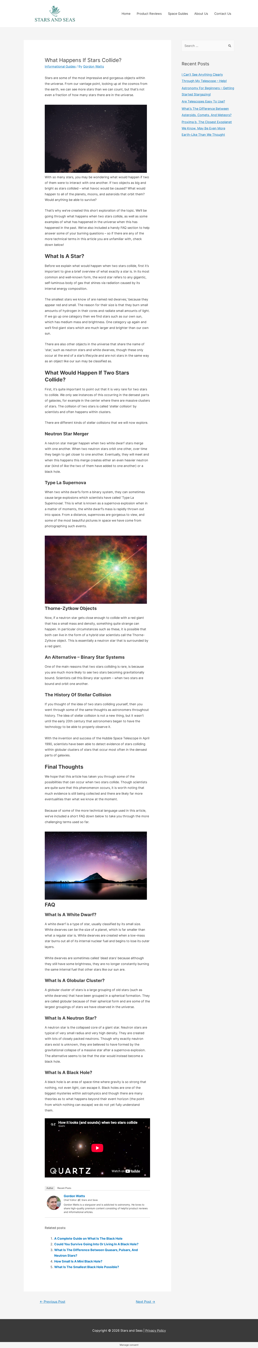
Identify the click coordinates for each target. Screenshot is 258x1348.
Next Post (145, 1302)
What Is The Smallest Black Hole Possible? (86, 1267)
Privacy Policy (155, 1330)
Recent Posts (64, 1188)
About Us (201, 13)
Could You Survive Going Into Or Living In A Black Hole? (96, 1244)
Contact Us (222, 13)
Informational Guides (60, 66)
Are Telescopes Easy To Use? (203, 101)
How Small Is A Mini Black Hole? (78, 1261)
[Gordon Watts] (54, 1202)
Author (50, 1188)
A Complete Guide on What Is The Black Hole (88, 1238)
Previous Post (52, 1302)
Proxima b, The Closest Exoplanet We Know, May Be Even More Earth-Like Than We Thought (207, 128)
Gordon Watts (74, 1196)
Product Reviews (149, 13)
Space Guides (178, 13)
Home (126, 13)
